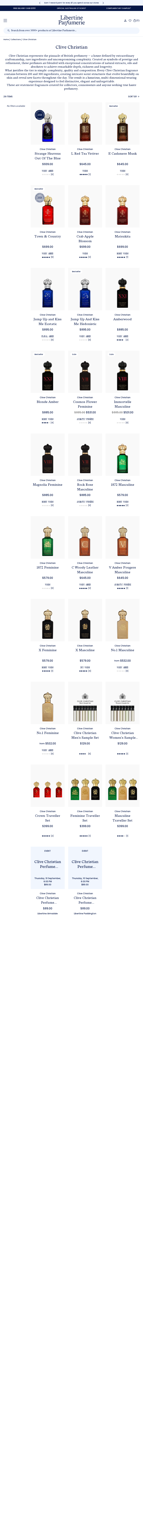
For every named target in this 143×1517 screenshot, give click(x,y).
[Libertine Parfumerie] (71, 20)
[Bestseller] (122, 127)
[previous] (39, 3)
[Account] (125, 21)
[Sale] (85, 376)
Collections (16, 39)
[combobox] (73, 31)
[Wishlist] (130, 21)
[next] (103, 3)
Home (6, 39)
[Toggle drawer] (5, 20)
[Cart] (137, 20)
